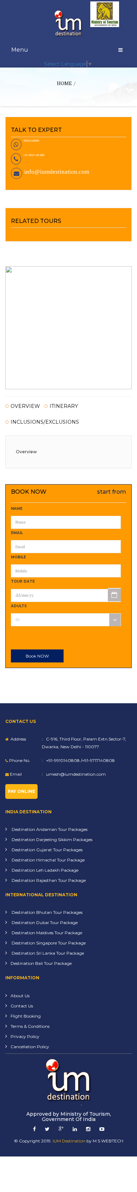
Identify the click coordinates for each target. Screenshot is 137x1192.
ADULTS (19, 606)
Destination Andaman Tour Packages (49, 829)
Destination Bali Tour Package (41, 963)
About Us (20, 995)
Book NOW (37, 656)
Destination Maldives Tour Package (46, 932)
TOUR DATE (23, 581)
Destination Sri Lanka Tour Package (47, 953)
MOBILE (18, 557)
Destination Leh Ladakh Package (44, 870)
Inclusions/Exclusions (45, 422)
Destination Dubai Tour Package (44, 922)
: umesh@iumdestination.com (74, 774)
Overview (25, 406)
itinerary (64, 406)
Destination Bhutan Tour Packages (47, 912)
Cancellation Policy (30, 1046)
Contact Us (22, 1005)
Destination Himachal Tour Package (48, 860)
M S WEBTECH (108, 1140)
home (64, 83)
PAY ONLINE (21, 791)
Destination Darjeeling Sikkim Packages (51, 839)
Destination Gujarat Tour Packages (47, 849)
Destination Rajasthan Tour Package (48, 880)
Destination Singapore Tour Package (48, 943)
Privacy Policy (25, 1036)
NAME (16, 508)
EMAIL (17, 533)
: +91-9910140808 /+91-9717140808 (78, 760)
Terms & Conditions (30, 1026)
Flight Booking (26, 1016)
